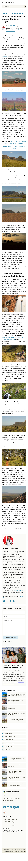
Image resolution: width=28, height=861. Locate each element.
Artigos (13, 819)
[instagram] (10, 601)
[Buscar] (25, 6)
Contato (13, 822)
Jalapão (19, 29)
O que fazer (20, 13)
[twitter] (14, 601)
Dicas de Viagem (11, 13)
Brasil (9, 29)
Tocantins (14, 29)
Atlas (17, 819)
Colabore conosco (7, 803)
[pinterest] (14, 807)
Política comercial (7, 796)
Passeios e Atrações (10, 31)
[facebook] (4, 601)
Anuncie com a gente (8, 800)
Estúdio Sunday (14, 851)
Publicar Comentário (10, 637)
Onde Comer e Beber (15, 589)
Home (3, 13)
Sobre (13, 821)
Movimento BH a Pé (18, 590)
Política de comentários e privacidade (11, 798)
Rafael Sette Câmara (13, 25)
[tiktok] (17, 807)
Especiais (9, 819)
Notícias (13, 825)
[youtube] (8, 807)
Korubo (5, 57)
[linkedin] (7, 601)
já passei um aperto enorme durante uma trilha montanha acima (13, 337)
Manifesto (14, 824)
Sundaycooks (23, 851)
